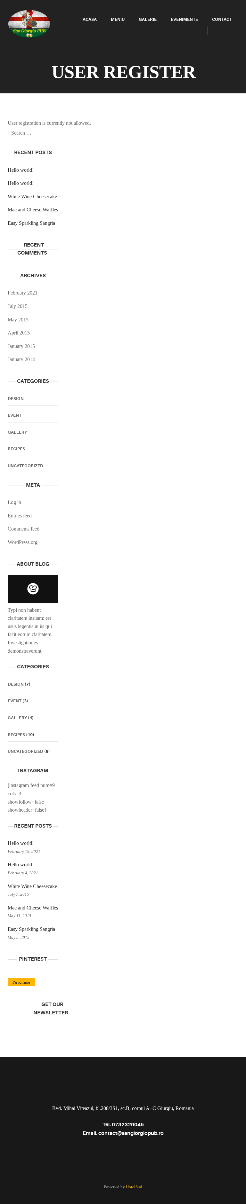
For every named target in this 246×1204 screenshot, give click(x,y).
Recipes (16, 448)
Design (16, 398)
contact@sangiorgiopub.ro (131, 1133)
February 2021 (22, 292)
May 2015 (18, 319)
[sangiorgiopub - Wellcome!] (29, 23)
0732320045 (128, 1125)
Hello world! (21, 170)
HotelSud (134, 1186)
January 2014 (21, 359)
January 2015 (21, 346)
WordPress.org (22, 542)
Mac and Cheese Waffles (33, 209)
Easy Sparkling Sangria (31, 223)
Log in (14, 502)
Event (14, 415)
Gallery (17, 432)
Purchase (21, 982)
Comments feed (23, 528)
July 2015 (18, 306)
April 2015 (19, 332)
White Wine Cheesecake (32, 196)
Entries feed (20, 515)
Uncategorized (25, 465)
